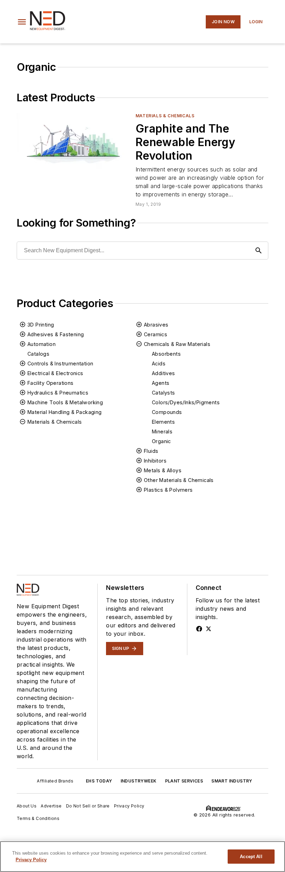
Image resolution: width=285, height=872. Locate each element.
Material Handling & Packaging (64, 412)
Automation (41, 344)
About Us (26, 805)
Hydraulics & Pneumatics (57, 393)
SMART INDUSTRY (231, 781)
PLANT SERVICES (184, 781)
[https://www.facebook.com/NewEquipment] (199, 628)
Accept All (251, 856)
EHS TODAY (99, 781)
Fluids (151, 451)
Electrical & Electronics (55, 373)
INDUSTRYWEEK (139, 781)
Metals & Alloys (162, 470)
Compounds (167, 412)
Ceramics (155, 334)
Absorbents (166, 354)
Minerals (162, 431)
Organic (161, 441)
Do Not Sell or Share (88, 805)
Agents (160, 383)
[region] (142, 856)
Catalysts (163, 393)
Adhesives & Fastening (55, 334)
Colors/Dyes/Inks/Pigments (186, 402)
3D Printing (40, 325)
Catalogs (38, 354)
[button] (22, 22)
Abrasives (156, 325)
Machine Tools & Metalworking (65, 402)
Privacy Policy (129, 805)
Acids (158, 363)
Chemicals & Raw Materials (177, 344)
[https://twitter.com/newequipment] (208, 628)
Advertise (51, 805)
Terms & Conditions (38, 818)
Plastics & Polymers (168, 490)
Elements (163, 422)
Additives (163, 373)
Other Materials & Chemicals (179, 480)
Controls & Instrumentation (60, 363)
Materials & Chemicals (165, 115)
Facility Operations (50, 383)
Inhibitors (155, 461)
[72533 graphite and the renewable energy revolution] (73, 144)
